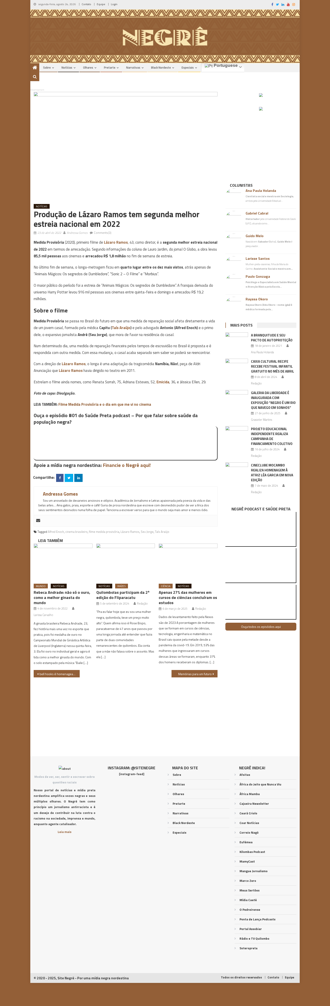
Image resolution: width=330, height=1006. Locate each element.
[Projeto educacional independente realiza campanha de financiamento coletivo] (236, 434)
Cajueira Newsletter (254, 803)
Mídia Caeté (248, 900)
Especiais (188, 67)
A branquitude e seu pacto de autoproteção (272, 338)
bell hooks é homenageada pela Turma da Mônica (60, 674)
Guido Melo (255, 235)
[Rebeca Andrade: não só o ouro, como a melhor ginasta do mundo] (63, 562)
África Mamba (250, 793)
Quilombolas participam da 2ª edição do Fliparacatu (123, 595)
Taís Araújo (121, 328)
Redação (142, 603)
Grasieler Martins (261, 419)
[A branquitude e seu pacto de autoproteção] (236, 340)
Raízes (121, 586)
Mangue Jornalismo (254, 871)
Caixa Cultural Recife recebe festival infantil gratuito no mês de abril (272, 366)
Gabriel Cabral (257, 213)
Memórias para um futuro (195, 674)
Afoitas (245, 774)
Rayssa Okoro (257, 299)
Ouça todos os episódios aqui (261, 626)
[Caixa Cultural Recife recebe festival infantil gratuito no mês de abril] (236, 367)
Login (114, 4)
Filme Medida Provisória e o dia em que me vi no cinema (104, 404)
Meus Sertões (250, 890)
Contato (86, 4)
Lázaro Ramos (116, 242)
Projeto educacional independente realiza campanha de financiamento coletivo (272, 436)
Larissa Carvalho (43, 615)
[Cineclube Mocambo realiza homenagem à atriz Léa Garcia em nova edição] (236, 470)
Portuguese (225, 65)
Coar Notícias (249, 822)
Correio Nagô (249, 832)
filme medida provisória (104, 531)
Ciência (165, 586)
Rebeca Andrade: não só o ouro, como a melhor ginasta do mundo (62, 597)
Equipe (101, 4)
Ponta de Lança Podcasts (257, 919)
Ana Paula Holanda (261, 190)
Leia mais (64, 831)
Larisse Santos (258, 258)
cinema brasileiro (76, 531)
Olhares (88, 67)
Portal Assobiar (251, 928)
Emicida (162, 382)
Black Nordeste (161, 67)
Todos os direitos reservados (241, 977)
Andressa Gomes (77, 232)
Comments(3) (102, 232)
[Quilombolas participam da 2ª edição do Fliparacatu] (125, 562)
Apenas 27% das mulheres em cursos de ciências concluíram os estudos (188, 597)
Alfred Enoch (56, 531)
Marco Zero (248, 880)
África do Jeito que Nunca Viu (260, 784)
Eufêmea (246, 842)
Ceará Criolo (248, 813)
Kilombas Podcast (252, 851)
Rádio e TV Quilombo (254, 938)
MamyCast (247, 861)
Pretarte (109, 67)
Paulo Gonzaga (258, 276)
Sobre (47, 67)
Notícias (67, 67)
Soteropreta (248, 948)
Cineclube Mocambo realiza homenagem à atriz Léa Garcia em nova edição (272, 473)
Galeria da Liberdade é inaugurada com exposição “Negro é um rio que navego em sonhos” (273, 400)
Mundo (41, 586)
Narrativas (133, 67)
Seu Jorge (147, 531)
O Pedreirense (250, 909)
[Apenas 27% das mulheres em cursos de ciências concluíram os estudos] (188, 562)
